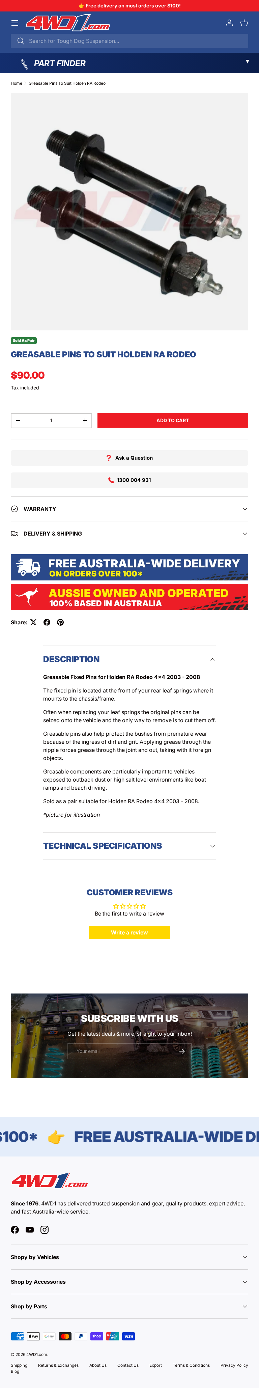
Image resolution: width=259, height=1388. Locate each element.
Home (16, 83)
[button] (244, 23)
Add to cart (172, 420)
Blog (15, 1371)
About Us (98, 1365)
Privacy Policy (234, 1365)
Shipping (19, 1365)
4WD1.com (36, 1354)
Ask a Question (134, 458)
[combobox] (129, 41)
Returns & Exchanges (58, 1365)
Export (155, 1365)
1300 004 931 (134, 480)
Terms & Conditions (191, 1365)
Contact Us (128, 1365)
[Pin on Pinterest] (60, 622)
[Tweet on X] (33, 622)
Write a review (129, 932)
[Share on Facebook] (47, 622)
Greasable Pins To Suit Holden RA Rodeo (67, 83)
